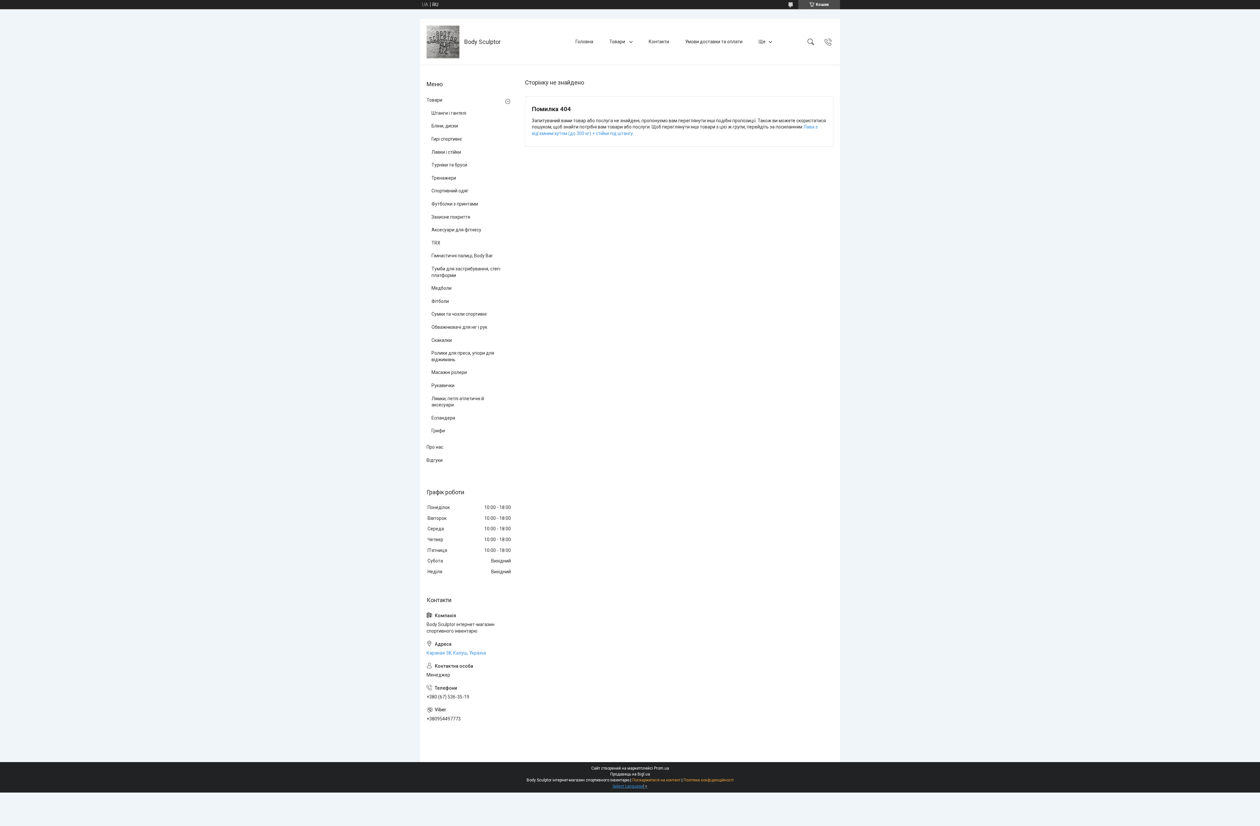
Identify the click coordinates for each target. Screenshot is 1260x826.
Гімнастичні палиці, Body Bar (462, 255)
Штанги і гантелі (448, 113)
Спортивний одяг (450, 190)
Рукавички (442, 385)
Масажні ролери (449, 372)
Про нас (435, 447)
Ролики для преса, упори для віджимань (462, 356)
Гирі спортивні (446, 139)
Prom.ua (661, 768)
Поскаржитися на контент (656, 780)
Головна (584, 41)
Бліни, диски (444, 125)
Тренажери (443, 178)
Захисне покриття (450, 217)
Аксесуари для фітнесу (456, 229)
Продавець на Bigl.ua (630, 774)
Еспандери (443, 418)
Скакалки (441, 340)
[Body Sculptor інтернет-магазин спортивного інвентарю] (443, 42)
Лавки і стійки (446, 152)
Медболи (441, 288)
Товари (617, 41)
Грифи (438, 430)
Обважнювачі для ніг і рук (459, 327)
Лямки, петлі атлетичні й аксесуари (457, 402)
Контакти (659, 41)
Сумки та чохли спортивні (459, 314)
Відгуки (435, 460)
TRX (435, 243)
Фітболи (440, 301)
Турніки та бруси (449, 164)
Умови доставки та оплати (714, 41)
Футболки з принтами (454, 203)
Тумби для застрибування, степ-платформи (466, 272)
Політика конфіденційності (708, 780)
